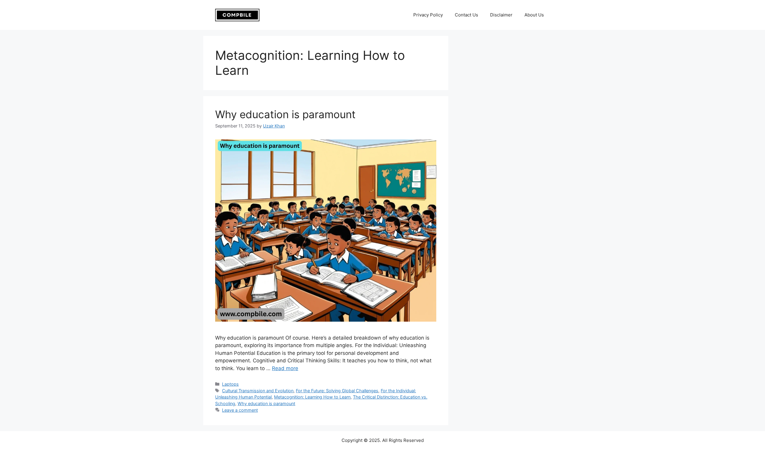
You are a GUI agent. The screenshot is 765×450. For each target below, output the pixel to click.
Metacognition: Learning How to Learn (312, 396)
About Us (534, 15)
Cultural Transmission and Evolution (257, 390)
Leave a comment (240, 410)
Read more (285, 368)
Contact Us (466, 15)
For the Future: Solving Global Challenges (337, 390)
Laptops (230, 384)
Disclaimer (501, 15)
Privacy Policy (428, 15)
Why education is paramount (285, 114)
